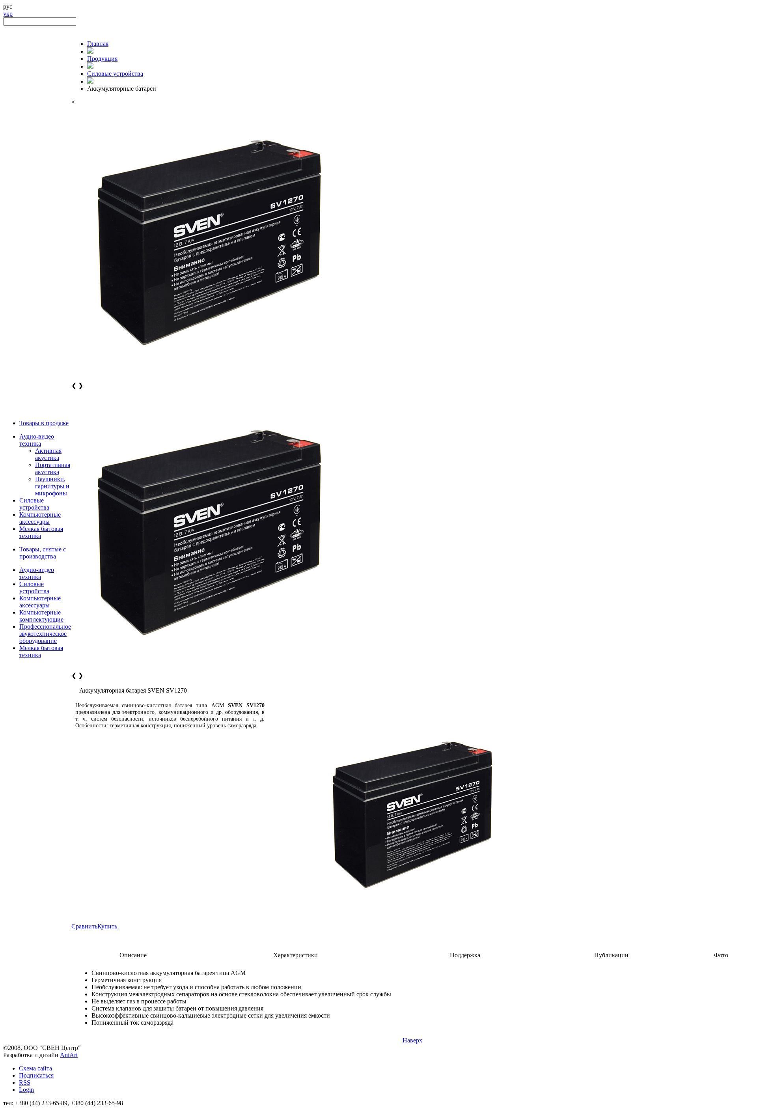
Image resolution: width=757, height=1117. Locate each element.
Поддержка (465, 955)
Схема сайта (35, 1068)
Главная (97, 43)
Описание (133, 955)
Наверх (412, 1040)
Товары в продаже (44, 423)
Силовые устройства (34, 504)
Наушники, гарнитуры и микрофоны (52, 486)
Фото (721, 955)
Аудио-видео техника (36, 440)
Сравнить (84, 926)
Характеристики (295, 955)
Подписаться (36, 1075)
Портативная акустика (52, 468)
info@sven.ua (20, 1110)
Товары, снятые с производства (42, 553)
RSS (24, 1082)
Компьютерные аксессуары (40, 518)
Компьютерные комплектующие (41, 616)
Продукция (102, 58)
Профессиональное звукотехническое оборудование (45, 633)
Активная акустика (48, 454)
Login (26, 1089)
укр (8, 13)
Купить (107, 926)
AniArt (69, 1055)
